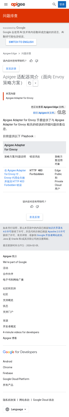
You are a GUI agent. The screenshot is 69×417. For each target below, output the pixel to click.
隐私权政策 (9, 399)
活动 (5, 267)
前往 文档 (43, 112)
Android (7, 361)
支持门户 (8, 311)
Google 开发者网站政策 (49, 235)
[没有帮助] (36, 61)
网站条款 (24, 399)
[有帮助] (31, 61)
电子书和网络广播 (13, 279)
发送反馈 (11, 68)
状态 (5, 305)
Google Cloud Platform (16, 379)
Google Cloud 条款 (43, 399)
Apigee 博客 (10, 338)
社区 (5, 294)
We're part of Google (15, 262)
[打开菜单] (6, 4)
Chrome (7, 367)
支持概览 (8, 300)
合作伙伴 (8, 273)
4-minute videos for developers (21, 332)
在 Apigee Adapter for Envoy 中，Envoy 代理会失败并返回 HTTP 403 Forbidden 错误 (15, 177)
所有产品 (8, 384)
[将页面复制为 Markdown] (29, 83)
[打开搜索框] (54, 4)
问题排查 (10, 16)
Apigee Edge (10, 53)
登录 (62, 4)
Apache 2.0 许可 (56, 231)
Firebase (8, 373)
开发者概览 (9, 326)
